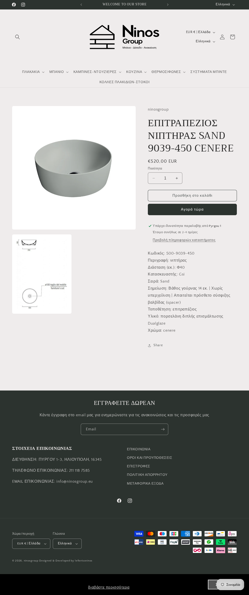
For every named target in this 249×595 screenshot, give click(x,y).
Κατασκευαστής (162, 274)
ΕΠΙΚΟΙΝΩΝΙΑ (139, 449)
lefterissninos (83, 560)
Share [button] (158, 345)
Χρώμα (154, 330)
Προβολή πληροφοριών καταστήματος (184, 240)
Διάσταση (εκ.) (161, 267)
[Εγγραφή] (162, 429)
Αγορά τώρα (192, 209)
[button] (17, 37)
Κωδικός (156, 253)
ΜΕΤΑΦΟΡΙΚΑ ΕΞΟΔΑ (145, 484)
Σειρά (153, 281)
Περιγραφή (158, 260)
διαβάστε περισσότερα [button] (108, 587)
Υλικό (153, 316)
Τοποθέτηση (159, 309)
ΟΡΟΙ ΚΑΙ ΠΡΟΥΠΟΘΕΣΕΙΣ (149, 458)
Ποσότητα (155, 168)
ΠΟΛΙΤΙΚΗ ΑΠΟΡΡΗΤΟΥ (147, 475)
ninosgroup (31, 560)
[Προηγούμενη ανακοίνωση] (81, 4)
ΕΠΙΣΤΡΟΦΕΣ (138, 466)
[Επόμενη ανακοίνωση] (167, 4)
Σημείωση (157, 288)
